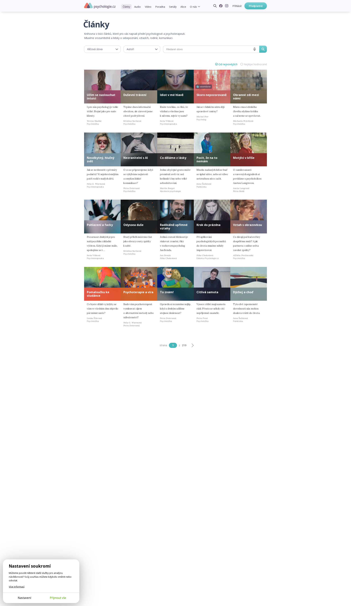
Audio (137, 6)
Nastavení (24, 598)
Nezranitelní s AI (135, 158)
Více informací (16, 586)
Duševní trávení (134, 95)
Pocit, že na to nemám (207, 159)
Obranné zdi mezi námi (246, 96)
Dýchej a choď (243, 292)
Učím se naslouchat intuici (101, 96)
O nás (193, 6)
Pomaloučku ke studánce (98, 294)
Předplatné (256, 6)
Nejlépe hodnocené (255, 64)
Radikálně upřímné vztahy (174, 226)
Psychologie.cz (100, 5)
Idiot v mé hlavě (171, 95)
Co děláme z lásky (173, 158)
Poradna (160, 6)
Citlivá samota (207, 292)
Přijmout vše (58, 598)
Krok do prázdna (208, 225)
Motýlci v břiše (243, 158)
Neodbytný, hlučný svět (100, 159)
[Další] (192, 345)
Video (148, 6)
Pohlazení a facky (100, 225)
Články (126, 6)
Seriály (172, 6)
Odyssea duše (133, 225)
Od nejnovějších (227, 64)
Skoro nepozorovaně (212, 95)
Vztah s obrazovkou (247, 225)
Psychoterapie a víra (138, 292)
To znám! (167, 292)
